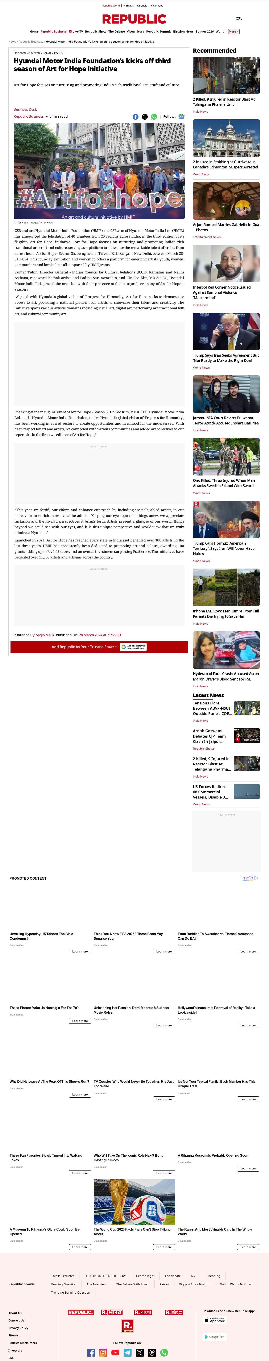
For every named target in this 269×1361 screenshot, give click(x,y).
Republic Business (29, 116)
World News (201, 174)
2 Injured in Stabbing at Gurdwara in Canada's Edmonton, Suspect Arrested (225, 164)
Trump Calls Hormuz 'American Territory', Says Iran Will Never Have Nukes (223, 549)
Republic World (111, 6)
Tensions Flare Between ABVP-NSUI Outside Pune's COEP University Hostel (212, 711)
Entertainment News (207, 237)
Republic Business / (32, 41)
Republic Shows (204, 748)
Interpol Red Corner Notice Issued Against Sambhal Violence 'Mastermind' (222, 293)
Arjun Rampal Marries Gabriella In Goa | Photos (226, 227)
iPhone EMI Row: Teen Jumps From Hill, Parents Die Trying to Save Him (226, 613)
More (232, 32)
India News (200, 111)
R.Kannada (157, 6)
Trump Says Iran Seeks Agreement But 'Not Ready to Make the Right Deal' (226, 358)
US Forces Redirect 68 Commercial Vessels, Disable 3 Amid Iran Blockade (211, 794)
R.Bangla (142, 6)
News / (13, 41)
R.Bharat (128, 6)
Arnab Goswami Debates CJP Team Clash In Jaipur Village (209, 739)
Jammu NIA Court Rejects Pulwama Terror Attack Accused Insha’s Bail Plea (226, 420)
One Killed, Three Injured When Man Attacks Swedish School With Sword (224, 483)
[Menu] (237, 19)
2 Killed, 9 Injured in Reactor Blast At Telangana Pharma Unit (223, 102)
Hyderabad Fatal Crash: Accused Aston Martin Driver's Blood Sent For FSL (226, 676)
